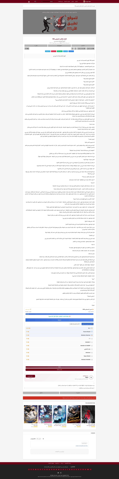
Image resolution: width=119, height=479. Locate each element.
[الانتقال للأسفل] (72, 48)
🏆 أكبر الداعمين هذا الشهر (87, 324)
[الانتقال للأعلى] (75, 48)
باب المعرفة (57, 463)
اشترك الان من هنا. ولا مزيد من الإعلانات (86, 388)
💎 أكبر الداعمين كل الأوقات (75, 324)
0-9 (88, 469)
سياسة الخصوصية (68, 463)
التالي (36, 45)
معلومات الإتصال (51, 463)
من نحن (62, 463)
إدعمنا (59, 320)
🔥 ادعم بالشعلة (59, 369)
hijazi (86, 377)
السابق (82, 45)
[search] (42, 1)
